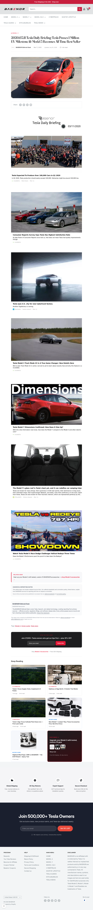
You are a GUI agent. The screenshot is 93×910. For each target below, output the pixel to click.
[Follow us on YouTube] (55, 900)
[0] (88, 9)
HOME (6, 17)
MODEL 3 (14, 17)
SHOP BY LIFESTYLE (69, 17)
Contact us (27, 871)
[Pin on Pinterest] (24, 104)
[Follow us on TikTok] (59, 900)
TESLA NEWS (38, 23)
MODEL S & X (39, 17)
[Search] (79, 9)
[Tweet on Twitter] (27, 104)
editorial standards (49, 594)
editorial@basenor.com (17, 619)
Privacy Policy (29, 862)
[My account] (84, 9)
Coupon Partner (9, 865)
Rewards (7, 856)
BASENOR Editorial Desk (21, 604)
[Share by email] (31, 104)
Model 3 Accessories (41, 651)
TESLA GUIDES (9, 23)
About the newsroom (43, 613)
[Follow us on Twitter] (48, 900)
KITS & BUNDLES (25, 23)
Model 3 (15, 33)
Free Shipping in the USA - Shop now (46, 2)
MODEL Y (26, 17)
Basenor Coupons (10, 868)
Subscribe (60, 643)
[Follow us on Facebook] (45, 900)
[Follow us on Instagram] (52, 900)
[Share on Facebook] (20, 104)
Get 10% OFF (65, 828)
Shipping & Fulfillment (31, 856)
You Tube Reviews (10, 859)
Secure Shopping (30, 868)
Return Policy (28, 859)
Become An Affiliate (10, 862)
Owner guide (25, 626)
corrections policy (61, 594)
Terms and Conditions (31, 865)
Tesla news (34, 626)
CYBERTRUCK (54, 17)
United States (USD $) (11, 897)
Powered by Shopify (10, 904)
